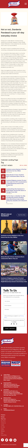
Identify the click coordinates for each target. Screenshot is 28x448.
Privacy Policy (4, 435)
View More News (21, 214)
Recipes (3, 416)
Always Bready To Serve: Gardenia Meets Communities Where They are (15, 176)
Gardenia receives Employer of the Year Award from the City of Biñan (16, 171)
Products (3, 414)
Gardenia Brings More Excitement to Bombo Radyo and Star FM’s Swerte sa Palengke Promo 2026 (16, 191)
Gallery (2, 429)
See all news (23, 165)
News (2, 433)
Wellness (3, 431)
